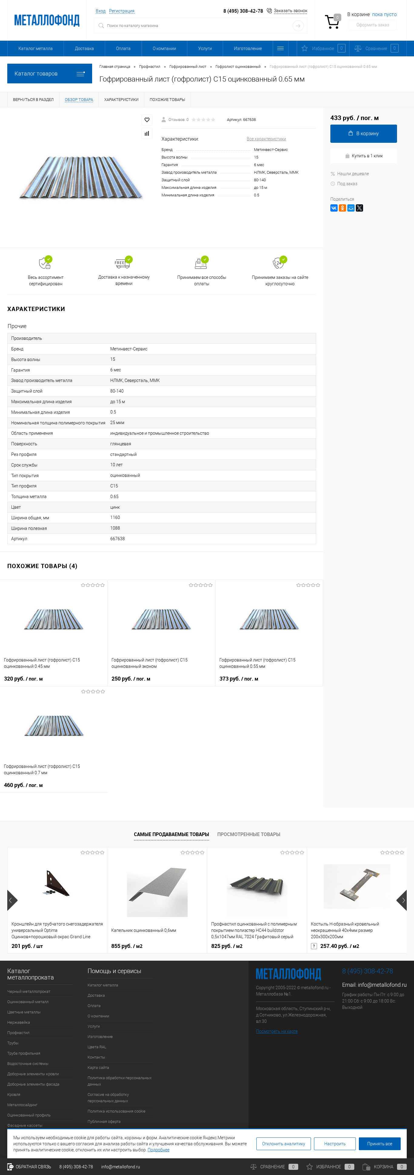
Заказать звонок (290, 10)
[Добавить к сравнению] (147, 133)
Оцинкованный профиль (29, 1115)
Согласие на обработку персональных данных (108, 1097)
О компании (164, 48)
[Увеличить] (81, 177)
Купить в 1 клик (367, 155)
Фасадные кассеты (24, 1125)
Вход (100, 10)
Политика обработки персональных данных (120, 1081)
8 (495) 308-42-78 (243, 11)
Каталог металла (35, 48)
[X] (359, 208)
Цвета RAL (97, 1047)
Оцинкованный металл (27, 1001)
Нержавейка (18, 1022)
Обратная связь (33, 1166)
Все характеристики (266, 138)
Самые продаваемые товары (171, 834)
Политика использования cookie (116, 1111)
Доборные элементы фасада (33, 1084)
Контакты (96, 1057)
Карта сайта (98, 1067)
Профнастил (18, 1032)
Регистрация (122, 10)
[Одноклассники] (342, 208)
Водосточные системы (27, 1063)
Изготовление (248, 48)
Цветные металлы (24, 1012)
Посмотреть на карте (277, 1031)
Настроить (335, 1143)
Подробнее (158, 1149)
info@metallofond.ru (382, 985)
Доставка (84, 48)
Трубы (12, 1043)
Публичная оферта (104, 1121)
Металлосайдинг (22, 1105)
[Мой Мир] (351, 208)
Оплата (123, 48)
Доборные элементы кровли (33, 1074)
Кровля (13, 1094)
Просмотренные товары (248, 834)
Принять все (379, 1143)
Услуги (205, 48)
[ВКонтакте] (334, 208)
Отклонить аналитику (283, 1143)
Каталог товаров (36, 73)
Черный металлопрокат (28, 991)
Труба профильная (23, 1053)
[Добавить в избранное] (147, 120)
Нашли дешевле (353, 173)
